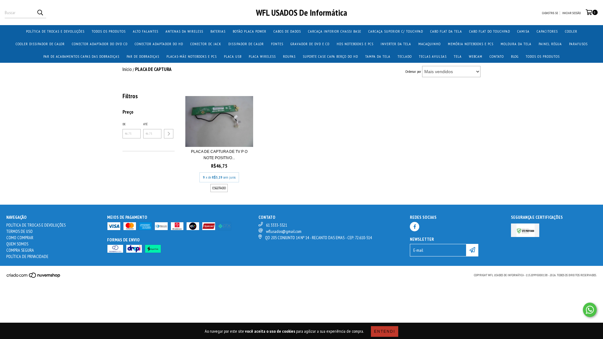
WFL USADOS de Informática (301, 12)
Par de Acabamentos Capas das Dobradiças (81, 56)
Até (145, 124)
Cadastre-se (550, 13)
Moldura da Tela (516, 43)
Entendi (384, 331)
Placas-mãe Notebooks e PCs (191, 56)
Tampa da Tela (377, 56)
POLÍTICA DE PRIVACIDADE (27, 256)
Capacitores (547, 31)
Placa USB (233, 56)
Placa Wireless (262, 56)
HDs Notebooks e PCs (355, 43)
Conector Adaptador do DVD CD (100, 43)
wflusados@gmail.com (284, 231)
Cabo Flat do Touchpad (489, 31)
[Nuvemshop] (33, 277)
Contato (497, 56)
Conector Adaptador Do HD (159, 43)
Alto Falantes (145, 31)
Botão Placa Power (249, 31)
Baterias (217, 31)
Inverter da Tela (396, 43)
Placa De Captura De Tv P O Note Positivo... (219, 154)
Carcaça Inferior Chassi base (334, 31)
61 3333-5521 (276, 225)
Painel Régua (550, 43)
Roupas (289, 56)
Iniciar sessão (571, 13)
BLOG (515, 56)
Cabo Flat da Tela (446, 31)
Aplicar (168, 133)
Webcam (475, 56)
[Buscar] (40, 12)
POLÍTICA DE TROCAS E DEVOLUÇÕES (55, 31)
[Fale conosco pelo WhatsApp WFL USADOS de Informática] (590, 310)
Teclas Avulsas (433, 56)
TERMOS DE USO (19, 231)
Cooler (571, 31)
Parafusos (578, 43)
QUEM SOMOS (17, 244)
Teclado (405, 56)
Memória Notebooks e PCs (470, 43)
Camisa (523, 31)
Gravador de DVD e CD (310, 43)
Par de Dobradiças (143, 56)
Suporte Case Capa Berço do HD (330, 56)
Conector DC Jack (205, 43)
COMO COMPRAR (19, 237)
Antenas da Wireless (184, 31)
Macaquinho (429, 43)
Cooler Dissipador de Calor (40, 43)
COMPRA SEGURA (20, 250)
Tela (458, 56)
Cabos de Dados (287, 31)
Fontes (277, 43)
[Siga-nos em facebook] (414, 226)
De (124, 124)
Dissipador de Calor (246, 43)
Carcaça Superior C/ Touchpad (395, 31)
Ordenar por (413, 71)
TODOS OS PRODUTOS (109, 31)
